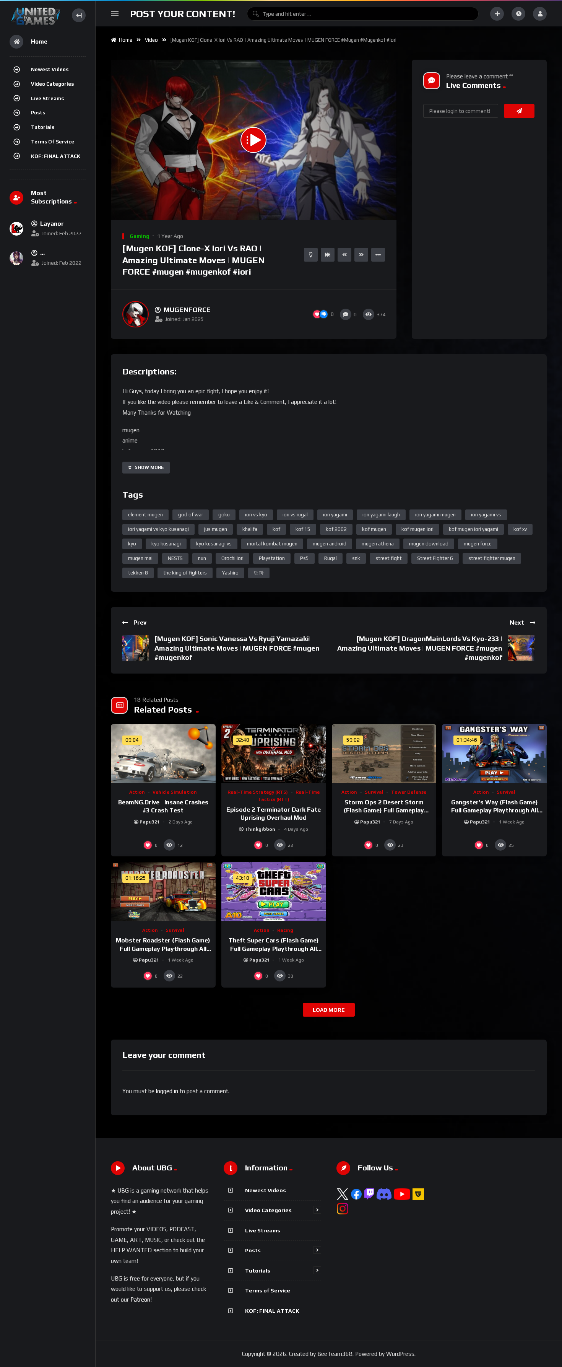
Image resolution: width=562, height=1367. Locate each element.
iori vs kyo (256, 515)
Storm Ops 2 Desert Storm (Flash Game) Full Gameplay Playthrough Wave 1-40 (384, 810)
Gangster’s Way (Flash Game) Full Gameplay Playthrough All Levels (494, 810)
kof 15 (303, 529)
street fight (388, 558)
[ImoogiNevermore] (16, 258)
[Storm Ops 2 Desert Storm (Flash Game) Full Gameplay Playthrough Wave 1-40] (384, 753)
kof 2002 (336, 529)
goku (224, 515)
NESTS (175, 558)
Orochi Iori (232, 558)
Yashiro (230, 573)
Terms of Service (52, 142)
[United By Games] (36, 15)
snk (356, 558)
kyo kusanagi (166, 544)
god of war (190, 515)
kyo (132, 544)
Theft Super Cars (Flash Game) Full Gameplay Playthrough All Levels (274, 948)
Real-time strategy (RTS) (257, 792)
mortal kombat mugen (272, 544)
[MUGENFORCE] (135, 314)
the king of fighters (185, 573)
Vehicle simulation (175, 792)
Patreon (140, 1299)
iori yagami (335, 515)
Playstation (272, 558)
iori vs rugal (295, 515)
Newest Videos (49, 69)
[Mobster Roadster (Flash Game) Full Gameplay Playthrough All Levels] (163, 891)
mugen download (428, 544)
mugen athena (378, 544)
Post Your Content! (183, 14)
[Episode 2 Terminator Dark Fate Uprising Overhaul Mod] (273, 753)
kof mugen (374, 529)
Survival (374, 792)
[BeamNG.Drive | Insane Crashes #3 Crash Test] (163, 753)
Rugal (330, 558)
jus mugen (215, 529)
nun (202, 558)
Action (137, 792)
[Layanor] (16, 229)
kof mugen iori (417, 529)
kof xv (520, 529)
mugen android (329, 544)
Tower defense (408, 792)
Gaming (139, 236)
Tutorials (42, 127)
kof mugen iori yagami (473, 529)
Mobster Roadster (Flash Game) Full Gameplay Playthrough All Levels (163, 948)
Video (151, 40)
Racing (285, 930)
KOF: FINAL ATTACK (55, 156)
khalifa (249, 529)
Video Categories (52, 84)
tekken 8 (138, 573)
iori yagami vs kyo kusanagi (158, 529)
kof (276, 529)
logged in (167, 1091)
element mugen (145, 515)
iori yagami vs (486, 515)
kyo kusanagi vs (214, 544)
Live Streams (47, 98)
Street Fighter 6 (435, 558)
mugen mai (140, 558)
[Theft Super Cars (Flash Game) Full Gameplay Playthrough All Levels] (273, 891)
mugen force (478, 544)
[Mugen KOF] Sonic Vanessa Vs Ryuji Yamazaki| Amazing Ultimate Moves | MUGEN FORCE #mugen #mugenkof (237, 648)
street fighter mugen (491, 558)
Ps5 (304, 558)
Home (124, 40)
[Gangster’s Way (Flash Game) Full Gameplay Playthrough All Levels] (494, 753)
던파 (259, 573)
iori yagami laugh (381, 515)
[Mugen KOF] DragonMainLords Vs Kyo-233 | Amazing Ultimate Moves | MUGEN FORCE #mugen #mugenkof (419, 648)
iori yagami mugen (435, 515)
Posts (38, 113)
